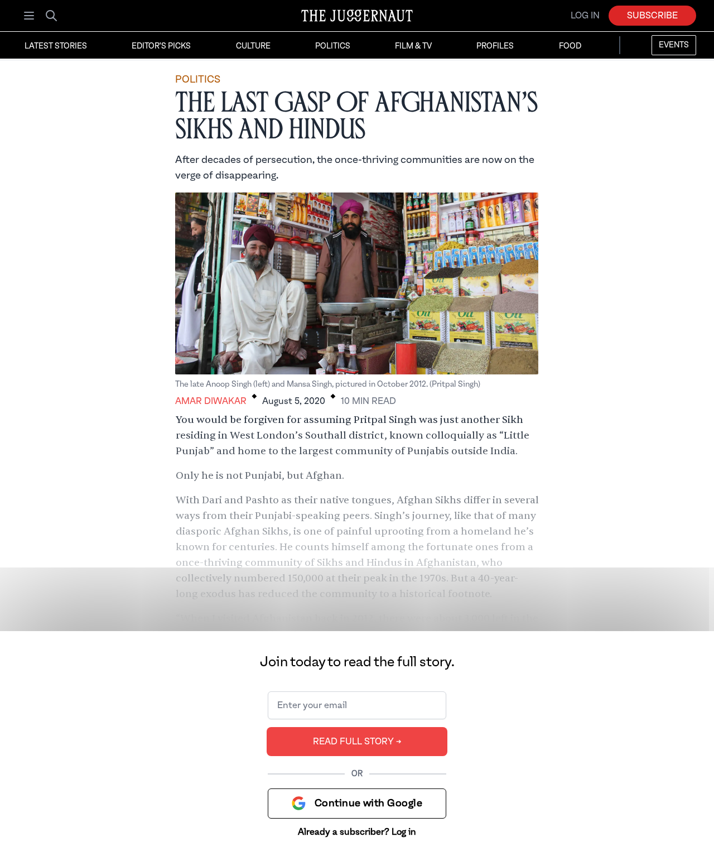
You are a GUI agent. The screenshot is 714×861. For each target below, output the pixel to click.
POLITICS (197, 79)
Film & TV (413, 46)
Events (674, 45)
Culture (253, 46)
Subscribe (652, 16)
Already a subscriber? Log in (357, 832)
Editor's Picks (161, 46)
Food (570, 46)
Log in (585, 16)
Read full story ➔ (357, 742)
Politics (332, 46)
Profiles (495, 46)
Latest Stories (56, 46)
